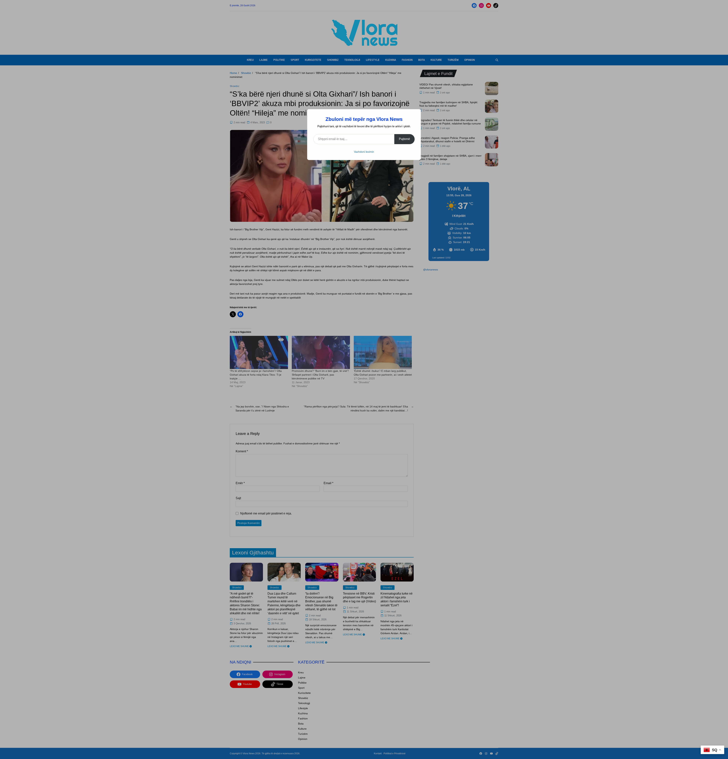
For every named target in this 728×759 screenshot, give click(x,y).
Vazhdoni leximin (364, 151)
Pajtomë (404, 139)
